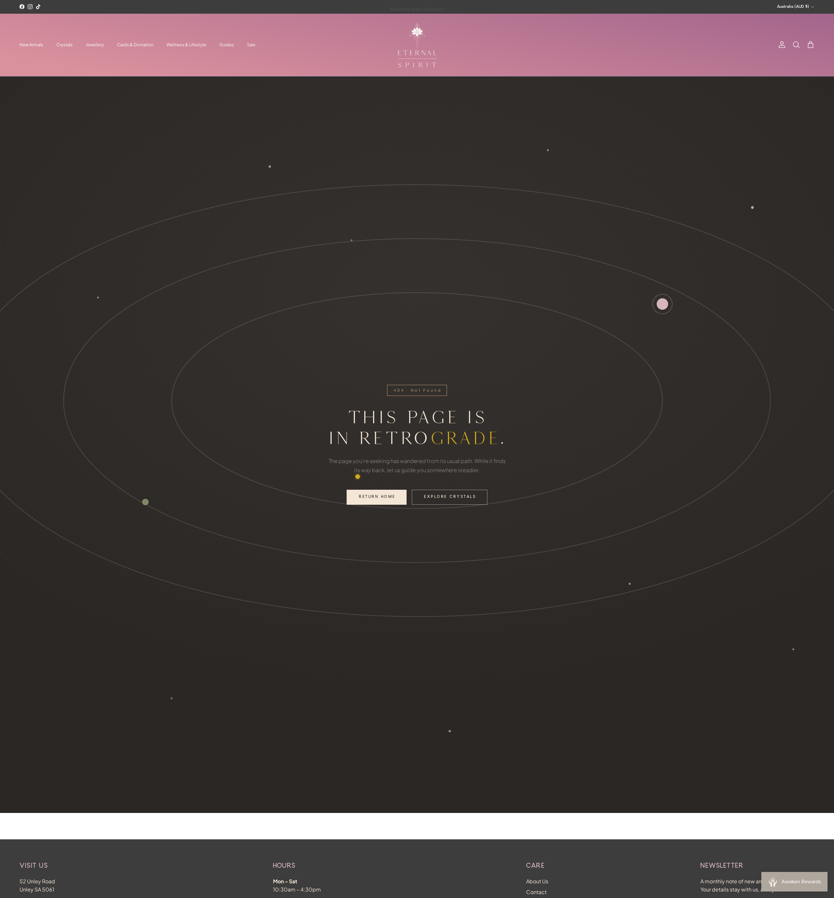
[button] (810, 45)
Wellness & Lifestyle (186, 44)
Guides (226, 44)
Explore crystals (450, 497)
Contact (536, 892)
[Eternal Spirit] (417, 45)
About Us (537, 881)
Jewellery (95, 44)
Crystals (64, 44)
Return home (377, 497)
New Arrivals (31, 44)
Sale (251, 44)
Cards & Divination (135, 44)
